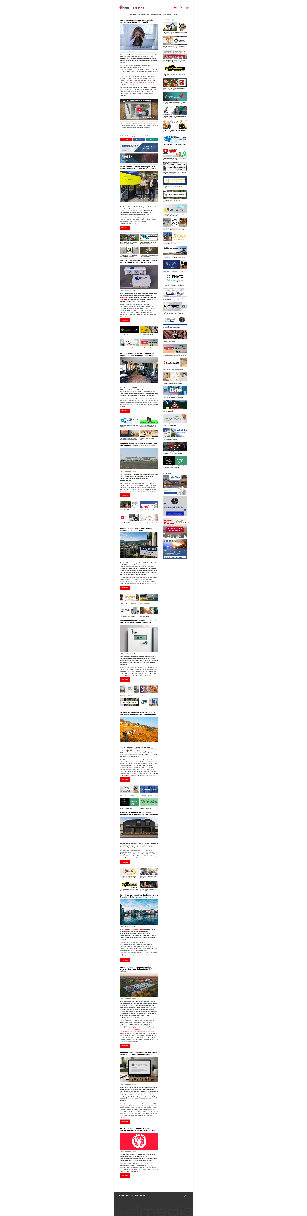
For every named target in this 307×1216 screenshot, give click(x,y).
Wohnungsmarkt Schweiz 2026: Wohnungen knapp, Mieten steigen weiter (138, 529)
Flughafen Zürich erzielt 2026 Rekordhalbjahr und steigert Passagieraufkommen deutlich (138, 444)
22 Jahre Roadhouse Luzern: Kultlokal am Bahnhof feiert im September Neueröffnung (137, 354)
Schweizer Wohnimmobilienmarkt (134, 929)
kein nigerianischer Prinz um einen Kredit (142, 82)
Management (136, 14)
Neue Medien (158, 14)
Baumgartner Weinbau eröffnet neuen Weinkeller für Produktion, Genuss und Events (139, 813)
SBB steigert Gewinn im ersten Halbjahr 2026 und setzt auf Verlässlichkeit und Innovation (138, 713)
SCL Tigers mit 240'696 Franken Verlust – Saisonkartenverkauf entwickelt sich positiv (138, 1129)
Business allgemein (172, 14)
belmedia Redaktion (131, 203)
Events (165, 14)
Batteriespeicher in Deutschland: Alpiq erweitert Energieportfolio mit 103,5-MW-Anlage (136, 969)
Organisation (151, 14)
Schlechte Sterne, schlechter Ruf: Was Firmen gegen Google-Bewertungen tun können (138, 1053)
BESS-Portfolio (124, 299)
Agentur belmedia (131, 51)
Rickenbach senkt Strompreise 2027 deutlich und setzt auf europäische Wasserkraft (138, 621)
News (130, 14)
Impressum (123, 1195)
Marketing (143, 14)
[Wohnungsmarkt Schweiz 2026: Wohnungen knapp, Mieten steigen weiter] (139, 545)
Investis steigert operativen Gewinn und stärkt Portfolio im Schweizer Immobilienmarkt (139, 896)
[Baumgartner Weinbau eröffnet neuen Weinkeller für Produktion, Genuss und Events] (139, 827)
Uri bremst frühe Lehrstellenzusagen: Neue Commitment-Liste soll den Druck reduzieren (138, 168)
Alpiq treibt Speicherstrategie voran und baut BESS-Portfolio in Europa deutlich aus (138, 262)
